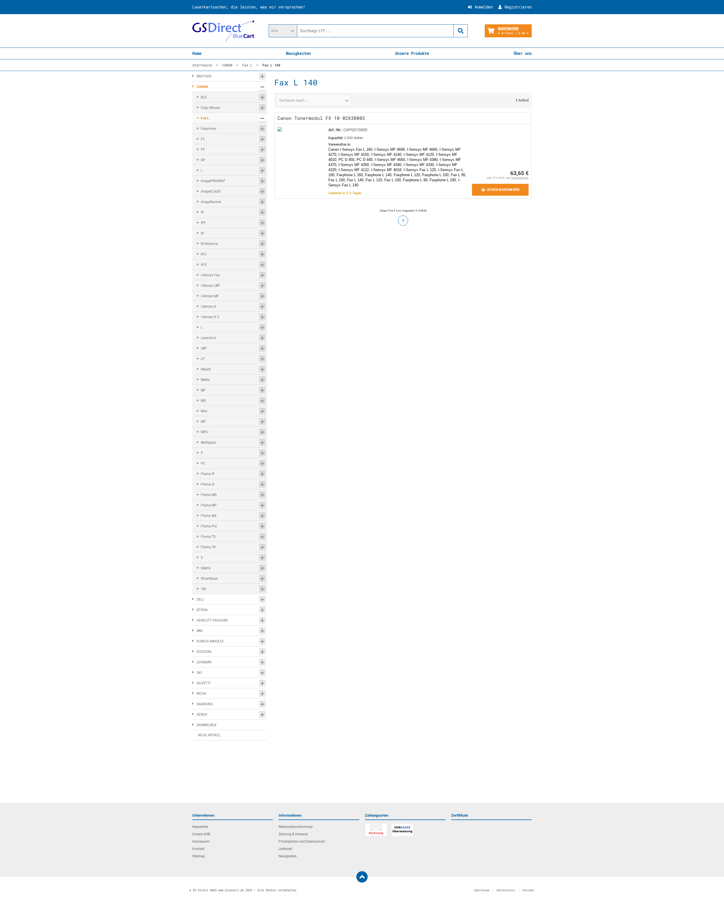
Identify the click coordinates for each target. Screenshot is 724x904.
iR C (204, 254)
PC (203, 463)
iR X (204, 265)
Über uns (523, 53)
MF (203, 390)
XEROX (202, 715)
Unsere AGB (201, 834)
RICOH (201, 694)
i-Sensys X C (210, 317)
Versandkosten (520, 177)
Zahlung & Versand (293, 834)
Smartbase (209, 579)
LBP (204, 348)
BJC (204, 97)
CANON (202, 87)
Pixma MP (209, 505)
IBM (199, 631)
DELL (200, 599)
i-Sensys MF (210, 296)
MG (203, 401)
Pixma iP (208, 474)
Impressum (201, 841)
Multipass (208, 443)
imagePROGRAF (213, 181)
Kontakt (198, 849)
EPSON (202, 610)
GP (203, 160)
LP (203, 359)
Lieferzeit (285, 849)
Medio (205, 380)
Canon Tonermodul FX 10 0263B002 (321, 118)
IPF (203, 223)
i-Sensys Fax (210, 275)
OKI (199, 673)
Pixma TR (208, 547)
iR (202, 233)
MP (203, 422)
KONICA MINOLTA (210, 641)
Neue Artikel (209, 735)
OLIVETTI (203, 683)
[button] (283, 30)
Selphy (206, 568)
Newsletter (200, 827)
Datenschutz (506, 890)
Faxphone (208, 129)
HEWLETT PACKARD (212, 620)
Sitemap (198, 856)
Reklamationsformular (296, 827)
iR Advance (209, 244)
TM (203, 589)
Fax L (205, 118)
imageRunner (211, 202)
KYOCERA (204, 652)
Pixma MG (209, 495)
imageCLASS (211, 191)
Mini (204, 411)
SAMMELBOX (207, 725)
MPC (204, 432)
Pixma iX (208, 484)
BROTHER (204, 76)
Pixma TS (208, 537)
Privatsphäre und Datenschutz (302, 841)
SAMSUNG (205, 704)
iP (202, 212)
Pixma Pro (209, 526)
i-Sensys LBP (210, 286)
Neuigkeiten (298, 53)
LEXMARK (204, 662)
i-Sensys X (208, 306)
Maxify (206, 369)
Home (196, 53)
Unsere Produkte (412, 53)
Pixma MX (209, 516)
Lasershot (208, 338)
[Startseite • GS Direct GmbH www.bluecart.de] (223, 31)
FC (203, 139)
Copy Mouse (210, 108)
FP (203, 150)
